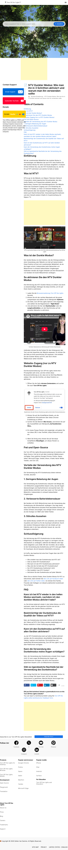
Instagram (24, 754)
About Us (3, 808)
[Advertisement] (34, 69)
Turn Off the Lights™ (14, 2)
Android (39, 771)
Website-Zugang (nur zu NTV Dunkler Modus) (39, 117)
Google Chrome (23, 763)
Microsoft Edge (23, 788)
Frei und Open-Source (31, 119)
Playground (4, 787)
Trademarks (4, 825)
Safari (20, 775)
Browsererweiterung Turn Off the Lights (50, 293)
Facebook (16, 747)
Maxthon (21, 780)
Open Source (4, 783)
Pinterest (53, 747)
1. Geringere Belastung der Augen (35, 124)
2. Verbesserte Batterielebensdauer (35, 126)
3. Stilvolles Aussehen (31, 128)
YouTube (41, 747)
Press (2, 812)
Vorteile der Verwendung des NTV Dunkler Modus (40, 121)
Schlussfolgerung (29, 130)
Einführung (27, 109)
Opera (20, 771)
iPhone (38, 763)
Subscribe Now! (48, 736)
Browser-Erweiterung (37, 96)
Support (2, 829)
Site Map (35, 847)
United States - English (58, 847)
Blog (1, 816)
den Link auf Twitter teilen (36, 581)
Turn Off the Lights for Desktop (7, 763)
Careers (2, 820)
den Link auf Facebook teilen (53, 579)
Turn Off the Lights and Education (44, 783)
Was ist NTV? (28, 111)
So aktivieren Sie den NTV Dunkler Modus (38, 115)
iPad (37, 767)
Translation (3, 791)
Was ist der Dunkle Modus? (33, 113)
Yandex (20, 784)
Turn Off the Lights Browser (6, 769)
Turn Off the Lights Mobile (6, 775)
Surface (39, 775)
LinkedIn (36, 754)
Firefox (20, 767)
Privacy (44, 847)
